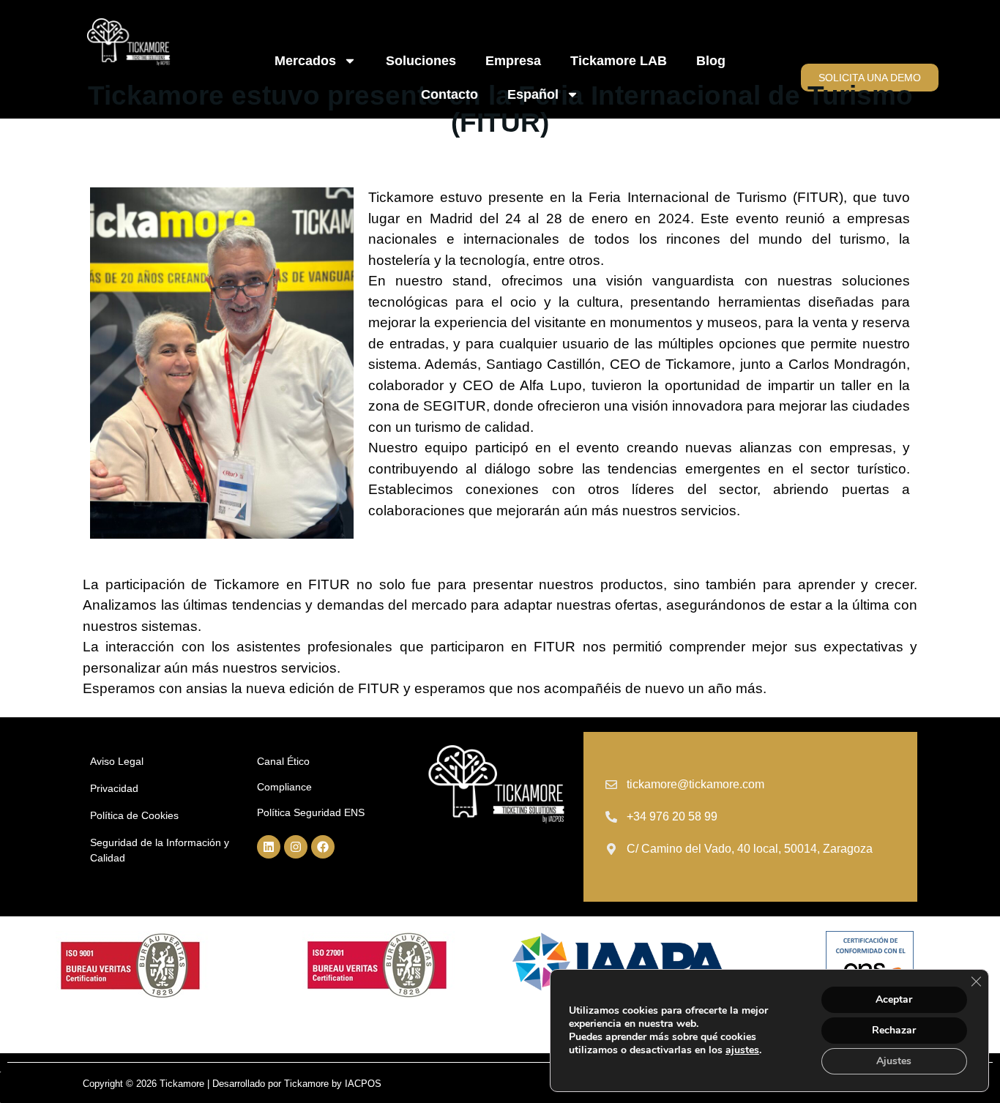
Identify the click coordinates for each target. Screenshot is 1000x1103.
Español (533, 94)
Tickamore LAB (618, 60)
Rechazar (894, 1030)
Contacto (449, 94)
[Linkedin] (268, 847)
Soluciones (421, 60)
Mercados (305, 60)
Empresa (513, 60)
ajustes (742, 1050)
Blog (710, 60)
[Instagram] (295, 847)
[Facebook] (323, 847)
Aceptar (894, 999)
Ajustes (893, 1061)
